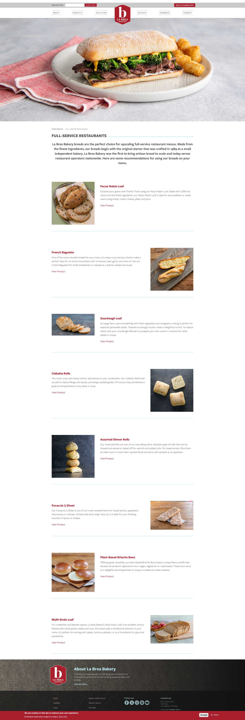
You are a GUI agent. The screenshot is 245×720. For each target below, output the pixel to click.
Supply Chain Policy (97, 698)
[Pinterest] (142, 702)
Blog (56, 698)
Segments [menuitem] (165, 12)
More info (63, 716)
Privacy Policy (95, 703)
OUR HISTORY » (80, 684)
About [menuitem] (56, 12)
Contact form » (175, 709)
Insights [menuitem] (142, 12)
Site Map (92, 708)
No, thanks (215, 715)
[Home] (122, 14)
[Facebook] (127, 702)
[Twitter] (132, 702)
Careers (57, 703)
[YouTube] (147, 702)
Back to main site (185, 5)
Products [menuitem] (77, 12)
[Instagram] (137, 702)
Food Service (57, 129)
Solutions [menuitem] (101, 12)
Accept (203, 715)
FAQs (56, 708)
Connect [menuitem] (187, 12)
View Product (107, 205)
